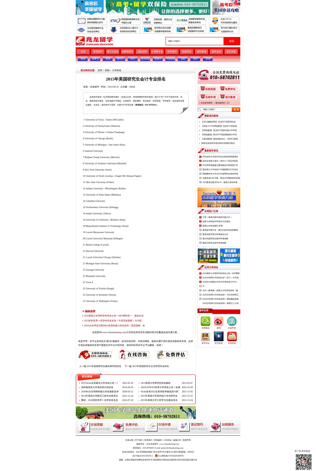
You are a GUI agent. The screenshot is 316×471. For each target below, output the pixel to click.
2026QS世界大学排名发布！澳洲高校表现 (220, 299)
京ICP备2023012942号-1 (142, 456)
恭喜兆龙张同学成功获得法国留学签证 (218, 143)
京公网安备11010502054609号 (171, 456)
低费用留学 (127, 51)
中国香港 (170, 59)
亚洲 (208, 59)
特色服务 (158, 440)
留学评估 (206, 343)
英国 (108, 59)
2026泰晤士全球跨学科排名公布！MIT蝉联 (221, 273)
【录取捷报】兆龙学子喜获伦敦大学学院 (219, 130)
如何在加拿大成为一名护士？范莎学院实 (220, 161)
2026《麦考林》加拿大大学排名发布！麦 (220, 290)
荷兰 (133, 59)
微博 (219, 328)
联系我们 (148, 440)
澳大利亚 (145, 59)
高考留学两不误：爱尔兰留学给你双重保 (220, 230)
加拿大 (95, 59)
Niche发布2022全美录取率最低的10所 (159, 391)
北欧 (183, 59)
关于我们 (139, 440)
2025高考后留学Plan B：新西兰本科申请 (219, 182)
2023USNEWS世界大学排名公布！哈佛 (160, 387)
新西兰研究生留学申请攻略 (214, 243)
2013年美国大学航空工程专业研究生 (99, 396)
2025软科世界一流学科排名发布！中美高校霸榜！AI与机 (113, 320)
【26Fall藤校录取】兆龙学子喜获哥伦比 (218, 122)
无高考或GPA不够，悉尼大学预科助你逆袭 (221, 178)
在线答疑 (210, 89)
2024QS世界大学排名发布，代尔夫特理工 (220, 295)
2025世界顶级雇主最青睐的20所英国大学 (220, 165)
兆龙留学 (94, 87)
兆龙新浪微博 (206, 103)
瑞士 (195, 59)
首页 (83, 51)
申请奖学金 (157, 51)
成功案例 (201, 51)
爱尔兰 (120, 59)
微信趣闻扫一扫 (222, 103)
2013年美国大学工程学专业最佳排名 (159, 400)
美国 (83, 59)
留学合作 (216, 51)
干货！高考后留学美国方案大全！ (217, 217)
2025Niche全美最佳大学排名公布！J (99, 383)
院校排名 (186, 51)
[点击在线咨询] (133, 351)
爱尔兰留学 (112, 51)
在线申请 (210, 97)
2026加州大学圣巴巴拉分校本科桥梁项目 (220, 157)
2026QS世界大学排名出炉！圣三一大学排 (220, 277)
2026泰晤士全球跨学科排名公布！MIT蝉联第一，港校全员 (114, 315)
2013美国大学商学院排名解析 (156, 383)
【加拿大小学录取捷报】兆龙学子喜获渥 (219, 126)
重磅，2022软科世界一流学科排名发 (99, 400)
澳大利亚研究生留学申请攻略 (215, 238)
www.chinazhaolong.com (114, 332)
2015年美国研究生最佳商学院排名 (104, 366)
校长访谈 (231, 51)
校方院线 (219, 343)
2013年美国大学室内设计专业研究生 (159, 396)
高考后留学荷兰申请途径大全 (215, 234)
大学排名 (116, 70)
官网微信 (206, 328)
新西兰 (158, 59)
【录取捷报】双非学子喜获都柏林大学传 (219, 134)
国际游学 (142, 51)
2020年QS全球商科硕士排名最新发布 (100, 391)
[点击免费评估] (171, 351)
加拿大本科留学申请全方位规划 (216, 221)
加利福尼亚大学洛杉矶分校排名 (97, 387)
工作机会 (167, 440)
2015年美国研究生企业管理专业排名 (150, 366)
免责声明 (187, 440)
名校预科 (172, 51)
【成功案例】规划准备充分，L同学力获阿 (219, 139)
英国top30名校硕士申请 (212, 226)
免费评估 (230, 89)
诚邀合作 (177, 440)
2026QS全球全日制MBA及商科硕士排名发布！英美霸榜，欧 (114, 325)
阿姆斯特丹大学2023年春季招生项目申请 (220, 174)
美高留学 (98, 51)
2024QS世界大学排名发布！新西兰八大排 (220, 303)
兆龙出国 (129, 440)
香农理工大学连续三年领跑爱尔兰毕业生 (220, 169)
